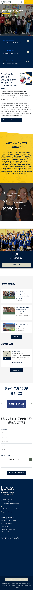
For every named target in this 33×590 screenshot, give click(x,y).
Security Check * (6, 455)
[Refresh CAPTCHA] (30, 459)
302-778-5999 (6, 506)
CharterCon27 (16, 351)
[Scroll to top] (29, 586)
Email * (3, 445)
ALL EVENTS (16, 370)
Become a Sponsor (7, 532)
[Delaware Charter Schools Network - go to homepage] (7, 490)
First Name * (4, 429)
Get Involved (5, 526)
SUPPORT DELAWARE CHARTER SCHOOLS (16, 579)
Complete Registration (17, 472)
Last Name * (4, 437)
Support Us (28, 2)
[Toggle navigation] (21, 2)
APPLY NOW (21, 264)
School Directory (7, 523)
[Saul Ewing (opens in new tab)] (16, 404)
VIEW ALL (16, 337)
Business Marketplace (8, 529)
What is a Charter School (9, 520)
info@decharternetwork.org (11, 509)
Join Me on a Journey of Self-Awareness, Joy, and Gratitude (23, 309)
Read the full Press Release (12, 119)
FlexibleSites (16, 587)
